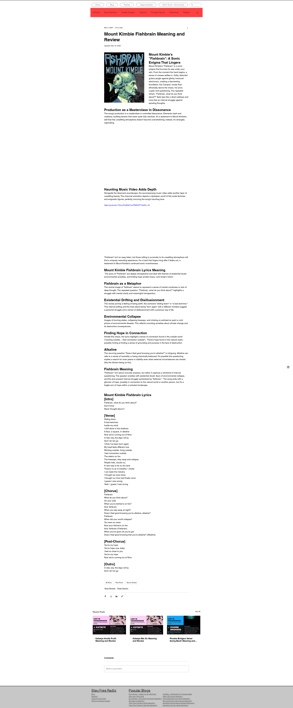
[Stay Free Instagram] (288, 367)
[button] (197, 12)
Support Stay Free (98, 698)
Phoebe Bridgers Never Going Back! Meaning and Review (182, 639)
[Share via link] (122, 596)
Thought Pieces (158, 12)
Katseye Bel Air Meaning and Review (145, 639)
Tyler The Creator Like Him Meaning (143, 705)
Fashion (143, 12)
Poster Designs (128, 12)
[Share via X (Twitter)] (111, 596)
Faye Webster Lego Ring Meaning (176, 698)
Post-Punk (119, 583)
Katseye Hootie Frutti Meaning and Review (105, 639)
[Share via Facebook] (105, 596)
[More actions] (187, 27)
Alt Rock (109, 583)
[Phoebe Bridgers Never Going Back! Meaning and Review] (183, 625)
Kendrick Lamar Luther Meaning (175, 705)
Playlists (186, 12)
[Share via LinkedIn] (116, 596)
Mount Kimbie (132, 583)
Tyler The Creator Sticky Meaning (142, 703)
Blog (93, 694)
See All (197, 611)
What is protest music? (100, 701)
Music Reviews (110, 12)
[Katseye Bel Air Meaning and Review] (146, 625)
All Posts (96, 12)
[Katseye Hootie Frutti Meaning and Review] (109, 625)
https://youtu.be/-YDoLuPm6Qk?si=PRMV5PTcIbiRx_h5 (127, 205)
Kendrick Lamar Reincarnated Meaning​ (178, 703)
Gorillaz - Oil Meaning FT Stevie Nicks (177, 694)
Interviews (174, 12)
